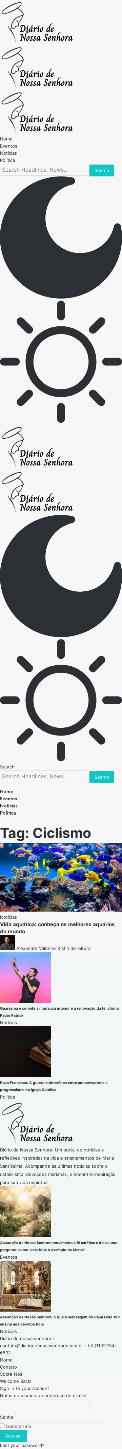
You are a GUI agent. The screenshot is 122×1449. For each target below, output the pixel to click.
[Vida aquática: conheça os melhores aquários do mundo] (61, 910)
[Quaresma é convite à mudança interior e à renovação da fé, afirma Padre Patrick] (25, 1001)
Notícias (8, 917)
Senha (6, 1417)
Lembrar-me (17, 1426)
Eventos (8, 1257)
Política (7, 1097)
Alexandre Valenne (36, 948)
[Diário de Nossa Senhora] (37, 86)
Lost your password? (22, 1445)
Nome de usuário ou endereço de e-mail (43, 1395)
